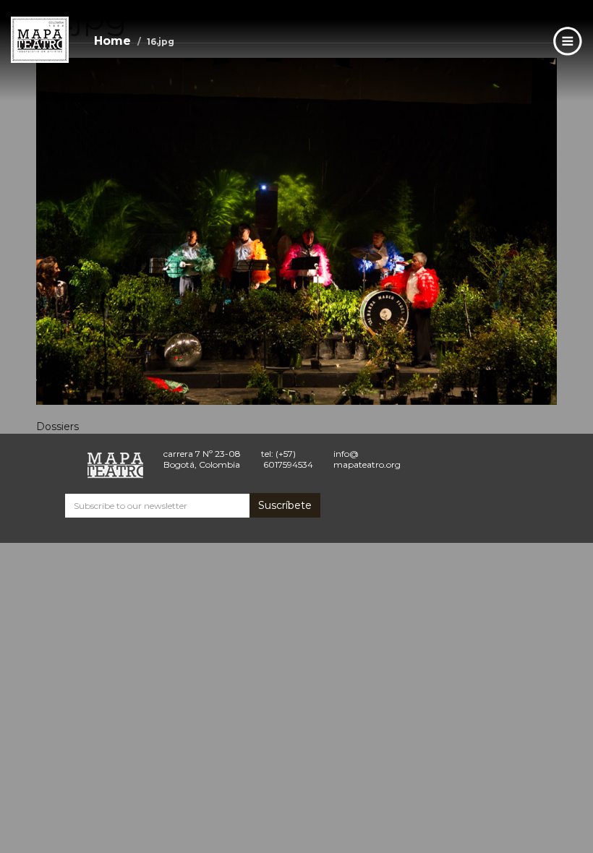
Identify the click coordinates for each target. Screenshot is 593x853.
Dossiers (57, 426)
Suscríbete (285, 505)
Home (112, 41)
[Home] (40, 40)
